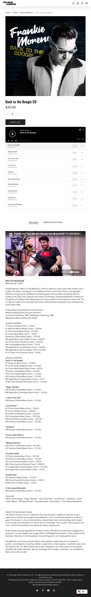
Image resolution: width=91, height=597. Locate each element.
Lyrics (75, 146)
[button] (86, 3)
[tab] (33, 222)
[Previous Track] (8, 141)
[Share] (83, 130)
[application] (45, 135)
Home (7, 12)
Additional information (53, 222)
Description (33, 222)
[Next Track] (12, 141)
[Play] (13, 134)
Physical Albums (26, 12)
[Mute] (16, 140)
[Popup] (80, 130)
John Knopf (24, 580)
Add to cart (15, 122)
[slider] (24, 141)
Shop (15, 12)
